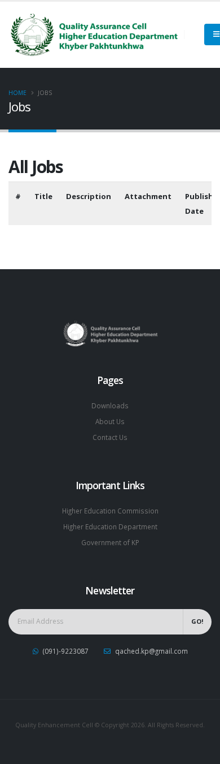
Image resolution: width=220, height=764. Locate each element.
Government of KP (110, 542)
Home (17, 93)
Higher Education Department (110, 526)
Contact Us (110, 437)
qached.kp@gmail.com (151, 650)
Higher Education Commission (110, 510)
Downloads (110, 405)
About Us (110, 421)
